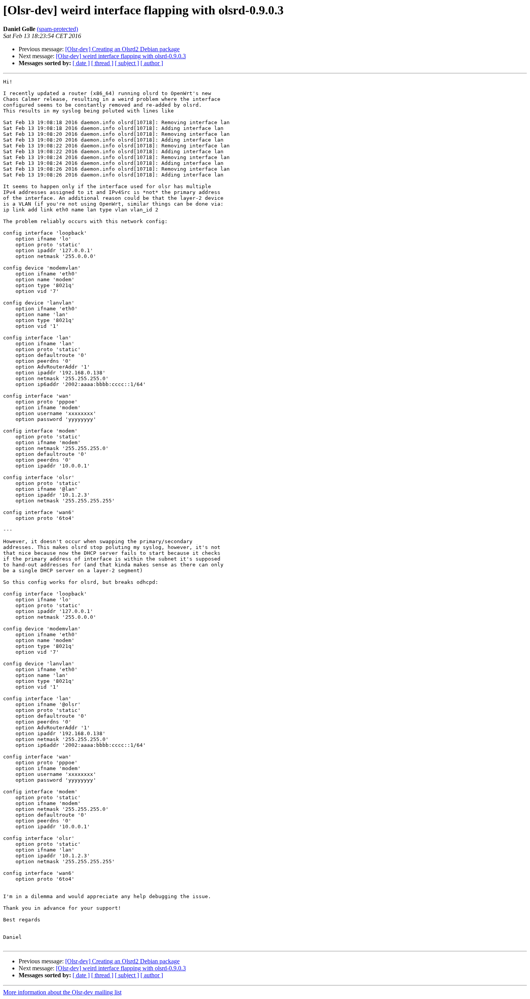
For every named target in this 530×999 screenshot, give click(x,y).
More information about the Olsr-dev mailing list (62, 992)
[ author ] (151, 63)
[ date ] (81, 63)
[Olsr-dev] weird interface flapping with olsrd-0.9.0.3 (121, 56)
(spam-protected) (57, 29)
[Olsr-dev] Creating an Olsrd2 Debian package (122, 49)
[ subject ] (127, 63)
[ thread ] (102, 63)
